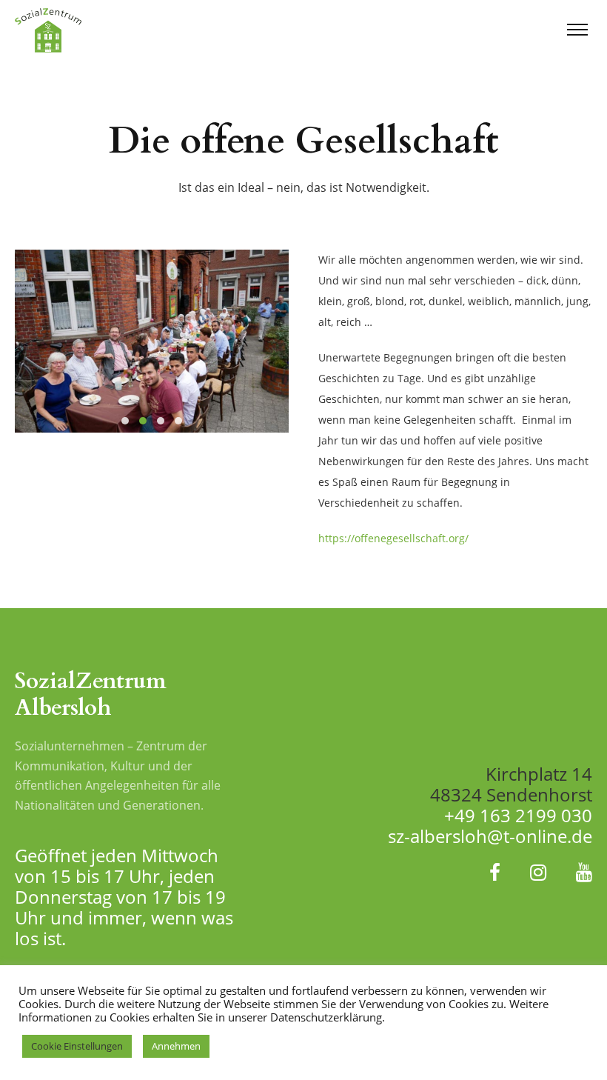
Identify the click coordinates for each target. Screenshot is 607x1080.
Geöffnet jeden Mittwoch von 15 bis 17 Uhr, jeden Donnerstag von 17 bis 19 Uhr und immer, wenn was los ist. (124, 896)
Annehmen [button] (176, 1046)
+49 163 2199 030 (518, 815)
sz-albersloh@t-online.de (490, 836)
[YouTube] (584, 871)
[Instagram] (538, 871)
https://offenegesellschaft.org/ (393, 538)
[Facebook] (494, 871)
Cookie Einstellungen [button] (77, 1046)
